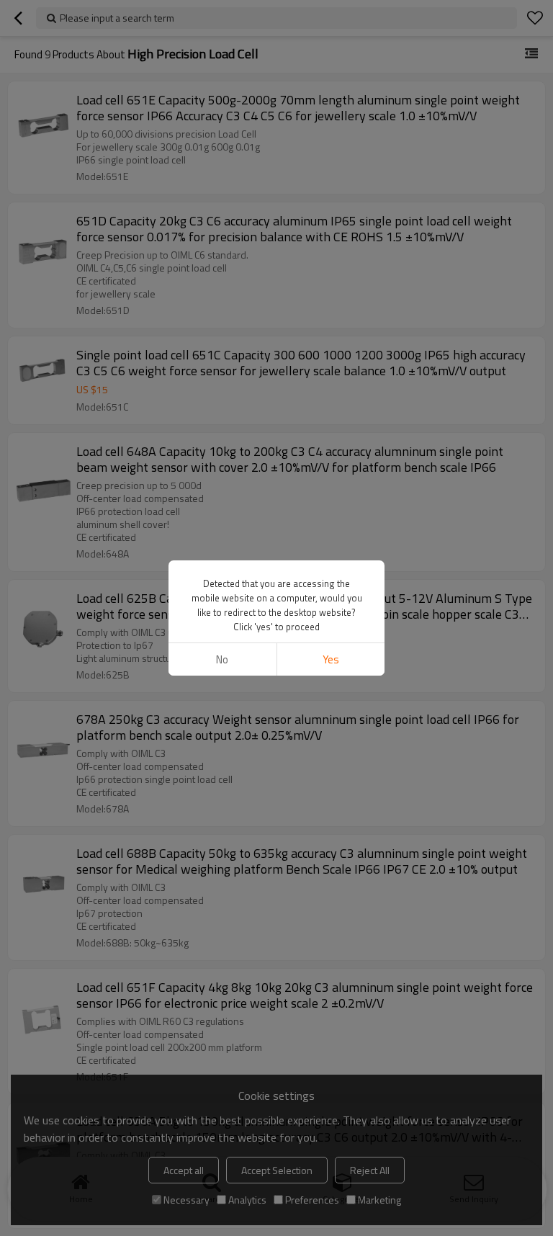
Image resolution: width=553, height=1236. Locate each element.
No (222, 659)
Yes (331, 659)
